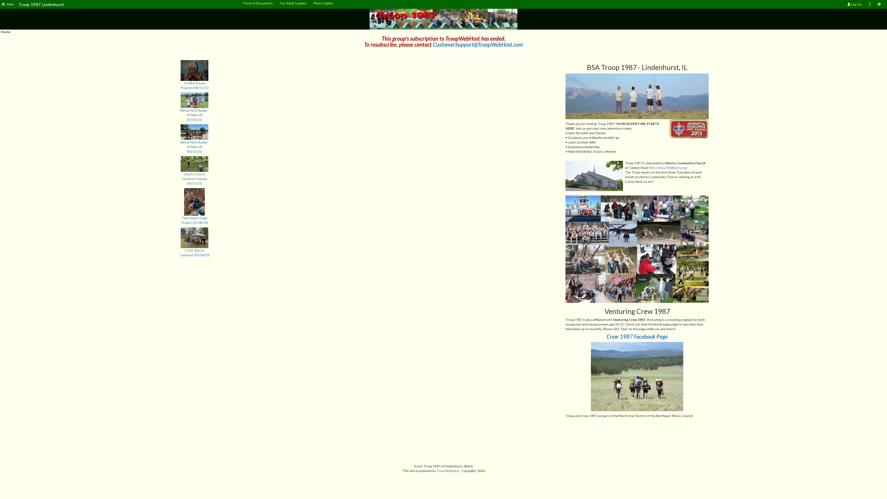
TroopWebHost (448, 471)
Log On (856, 4)
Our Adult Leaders (293, 3)
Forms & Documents (258, 3)
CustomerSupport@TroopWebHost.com (478, 44)
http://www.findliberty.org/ (668, 168)
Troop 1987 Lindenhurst (41, 4)
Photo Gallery (323, 3)
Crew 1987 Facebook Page (637, 336)
